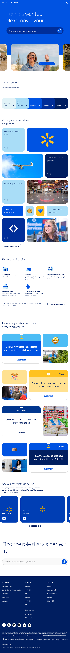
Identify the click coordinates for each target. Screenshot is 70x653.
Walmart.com (5, 648)
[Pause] (35, 530)
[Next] (39, 530)
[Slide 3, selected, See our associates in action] (36, 526)
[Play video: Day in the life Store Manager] (9, 518)
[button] (13, 140)
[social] (4, 625)
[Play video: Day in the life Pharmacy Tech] (56, 518)
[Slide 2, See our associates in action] (31, 526)
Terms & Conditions (15, 648)
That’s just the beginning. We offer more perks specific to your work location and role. (22, 304)
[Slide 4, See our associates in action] (40, 526)
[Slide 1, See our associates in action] (29, 526)
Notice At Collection (34, 648)
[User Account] (67, 2)
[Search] (59, 30)
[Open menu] (3, 2)
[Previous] (31, 530)
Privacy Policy (24, 648)
